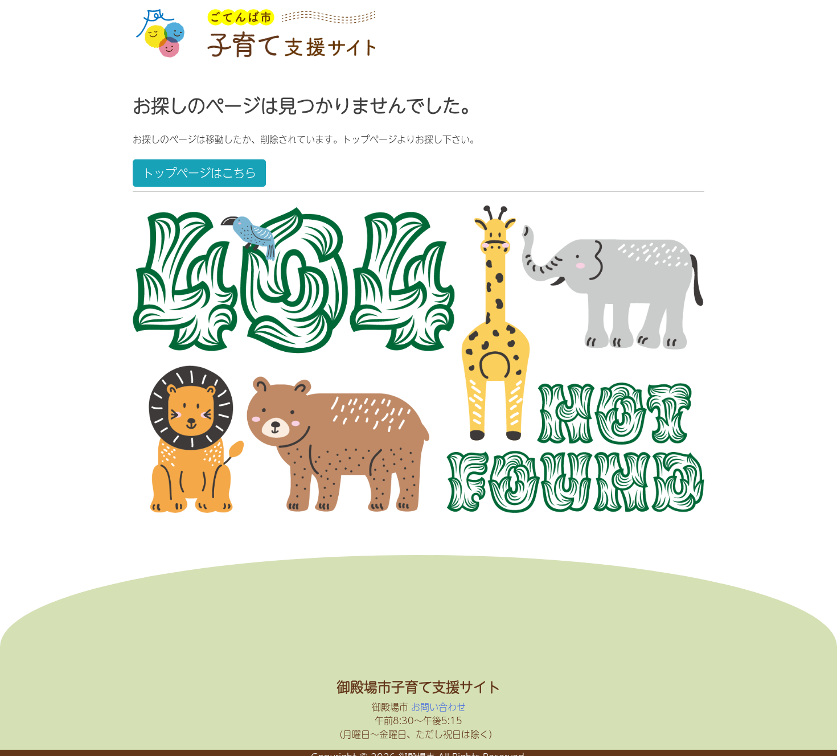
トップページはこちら (199, 173)
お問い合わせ (438, 706)
